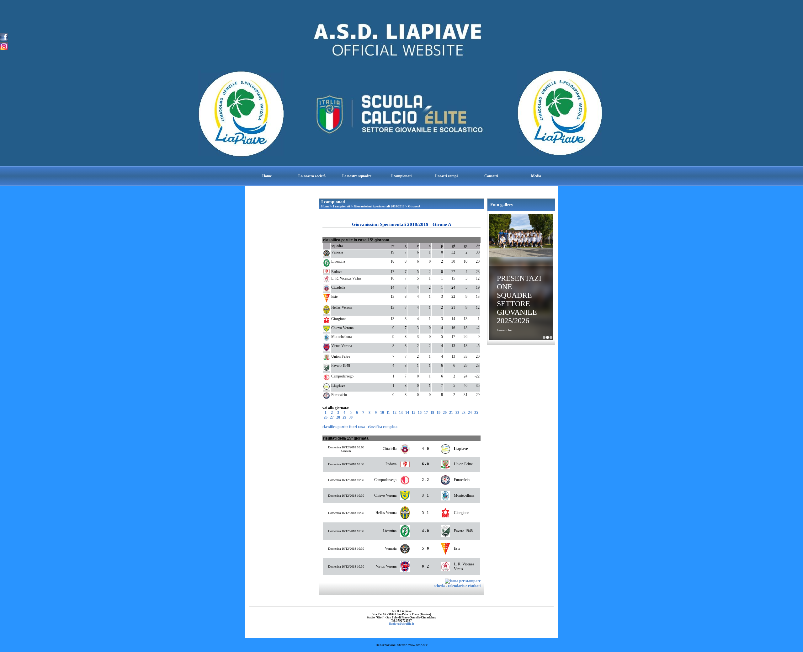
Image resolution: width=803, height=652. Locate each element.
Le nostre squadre (356, 176)
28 (338, 417)
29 (344, 417)
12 (394, 412)
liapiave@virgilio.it (401, 623)
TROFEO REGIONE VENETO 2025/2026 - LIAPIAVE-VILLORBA (551, 337)
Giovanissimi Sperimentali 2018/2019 (379, 206)
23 (463, 412)
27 (332, 417)
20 (445, 412)
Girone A (414, 206)
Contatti (491, 176)
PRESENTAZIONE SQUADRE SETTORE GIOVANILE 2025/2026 (519, 299)
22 (457, 412)
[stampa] (463, 581)
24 (470, 412)
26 (325, 417)
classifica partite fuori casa (343, 427)
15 (413, 412)
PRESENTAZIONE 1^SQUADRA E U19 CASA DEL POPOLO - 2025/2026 (544, 337)
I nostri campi (446, 176)
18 (432, 412)
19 (438, 412)
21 (451, 412)
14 (407, 412)
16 (420, 412)
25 (476, 412)
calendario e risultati (464, 586)
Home (267, 176)
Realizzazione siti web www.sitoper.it (402, 645)
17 (426, 412)
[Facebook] (4, 36)
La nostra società (312, 176)
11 (388, 412)
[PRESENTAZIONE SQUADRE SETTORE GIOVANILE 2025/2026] (521, 236)
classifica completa (382, 427)
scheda (439, 586)
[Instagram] (4, 46)
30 (351, 417)
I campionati (401, 176)
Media (536, 176)
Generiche (504, 330)
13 (401, 412)
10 (382, 412)
